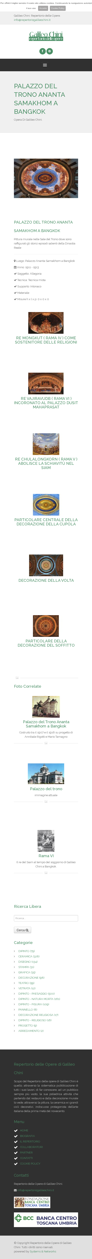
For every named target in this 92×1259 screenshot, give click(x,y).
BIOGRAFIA (27, 1136)
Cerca (21, 930)
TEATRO (26, 983)
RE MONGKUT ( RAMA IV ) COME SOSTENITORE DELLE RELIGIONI (46, 340)
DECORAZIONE (31, 977)
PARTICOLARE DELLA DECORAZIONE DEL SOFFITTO (46, 643)
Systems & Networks (43, 1251)
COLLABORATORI (31, 1147)
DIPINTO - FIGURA (33, 1004)
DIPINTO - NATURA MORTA (39, 999)
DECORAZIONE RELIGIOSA (38, 1015)
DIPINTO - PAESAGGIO (36, 993)
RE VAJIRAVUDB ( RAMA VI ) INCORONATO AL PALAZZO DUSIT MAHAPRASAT (46, 402)
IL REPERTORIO (30, 1141)
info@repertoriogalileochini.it (32, 19)
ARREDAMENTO (31, 1030)
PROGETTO (27, 1025)
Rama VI (46, 856)
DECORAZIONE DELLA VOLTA (46, 580)
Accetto (43, 8)
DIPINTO (26, 951)
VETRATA (27, 988)
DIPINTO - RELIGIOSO (35, 1020)
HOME (24, 1130)
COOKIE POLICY (30, 1163)
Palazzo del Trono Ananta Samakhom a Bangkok (46, 724)
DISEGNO (28, 961)
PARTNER (26, 1152)
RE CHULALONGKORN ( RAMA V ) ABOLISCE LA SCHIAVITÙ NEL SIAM (46, 463)
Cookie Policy (57, 8)
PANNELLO (27, 1009)
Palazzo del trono (46, 789)
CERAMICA (29, 956)
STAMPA (26, 967)
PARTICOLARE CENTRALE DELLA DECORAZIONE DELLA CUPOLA (46, 522)
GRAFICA (27, 972)
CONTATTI (26, 1158)
